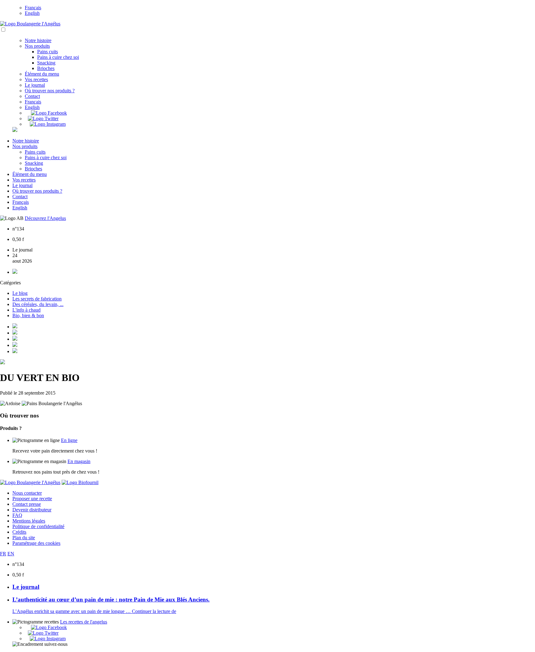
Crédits (19, 532)
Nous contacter (27, 493)
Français (33, 7)
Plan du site (23, 537)
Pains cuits (47, 51)
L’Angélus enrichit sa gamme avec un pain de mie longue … (72, 611)
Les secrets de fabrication (37, 298)
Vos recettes (36, 79)
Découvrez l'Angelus (45, 218)
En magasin (78, 461)
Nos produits (37, 46)
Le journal (35, 85)
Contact (32, 96)
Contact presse (26, 504)
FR (3, 553)
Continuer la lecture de (154, 611)
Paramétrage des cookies (36, 543)
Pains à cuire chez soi (58, 57)
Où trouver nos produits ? (50, 90)
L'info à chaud (26, 310)
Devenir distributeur (31, 509)
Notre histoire (38, 40)
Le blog (20, 293)
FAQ (17, 515)
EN (10, 553)
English (32, 13)
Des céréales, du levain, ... (37, 304)
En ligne (69, 440)
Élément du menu (42, 74)
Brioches (45, 68)
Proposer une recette (32, 498)
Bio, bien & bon (28, 315)
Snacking (46, 62)
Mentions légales (28, 520)
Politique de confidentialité (38, 526)
